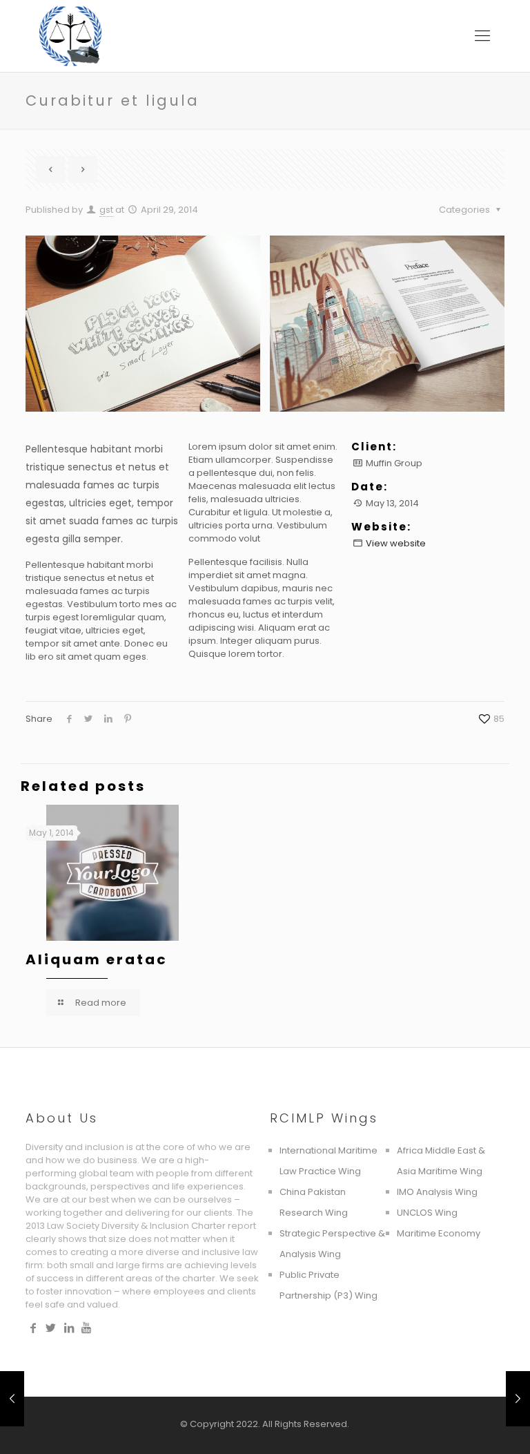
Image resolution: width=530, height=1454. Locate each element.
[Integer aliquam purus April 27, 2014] (518, 1398)
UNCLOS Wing (427, 1212)
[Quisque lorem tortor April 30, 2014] (12, 1398)
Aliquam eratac (97, 959)
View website (396, 543)
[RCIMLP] (70, 36)
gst (106, 209)
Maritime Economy (438, 1233)
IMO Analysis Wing (437, 1191)
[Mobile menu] (482, 36)
